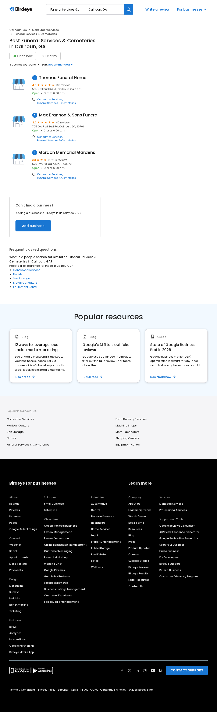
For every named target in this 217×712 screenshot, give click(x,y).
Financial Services (102, 516)
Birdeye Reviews (138, 567)
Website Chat (53, 564)
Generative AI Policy (113, 690)
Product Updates (139, 548)
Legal (94, 535)
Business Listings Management (64, 589)
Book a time (136, 523)
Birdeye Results (138, 573)
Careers (133, 554)
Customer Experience (58, 595)
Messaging (16, 586)
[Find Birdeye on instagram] (144, 670)
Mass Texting (18, 564)
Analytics (15, 633)
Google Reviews (54, 570)
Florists (17, 274)
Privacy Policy (46, 690)
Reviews (14, 510)
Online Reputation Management (65, 545)
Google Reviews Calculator (177, 526)
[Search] (128, 9)
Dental (95, 510)
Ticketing (15, 611)
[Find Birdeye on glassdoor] (160, 670)
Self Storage (21, 278)
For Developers (169, 557)
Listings (14, 504)
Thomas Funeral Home (62, 77)
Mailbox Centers (18, 426)
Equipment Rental (25, 287)
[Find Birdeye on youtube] (153, 670)
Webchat (15, 545)
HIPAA (84, 690)
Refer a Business (170, 570)
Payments (16, 570)
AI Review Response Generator (179, 532)
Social (13, 551)
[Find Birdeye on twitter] (129, 670)
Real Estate (98, 554)
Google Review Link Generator (178, 538)
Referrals (15, 516)
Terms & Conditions (22, 690)
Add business (33, 226)
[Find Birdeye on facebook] (122, 670)
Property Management (106, 542)
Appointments (19, 557)
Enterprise (50, 510)
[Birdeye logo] (21, 9)
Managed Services (171, 504)
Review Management (58, 532)
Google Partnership (22, 646)
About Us (134, 504)
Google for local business (60, 526)
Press (131, 542)
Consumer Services (45, 30)
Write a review (157, 9)
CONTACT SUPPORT (186, 670)
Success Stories (138, 561)
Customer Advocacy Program (178, 576)
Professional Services (173, 510)
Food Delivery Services (131, 419)
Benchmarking (18, 605)
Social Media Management (61, 602)
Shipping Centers (127, 438)
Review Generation (56, 538)
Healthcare (98, 523)
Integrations (17, 639)
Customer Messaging (58, 551)
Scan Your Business (172, 545)
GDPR (74, 690)
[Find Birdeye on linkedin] (137, 670)
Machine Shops (126, 426)
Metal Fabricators (25, 283)
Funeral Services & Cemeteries (56, 103)
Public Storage (100, 548)
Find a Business (169, 551)
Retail (95, 561)
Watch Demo (137, 516)
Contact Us (135, 586)
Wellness (97, 567)
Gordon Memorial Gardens (67, 152)
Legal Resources (138, 580)
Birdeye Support (169, 564)
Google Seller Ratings (23, 529)
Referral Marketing (56, 557)
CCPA (94, 690)
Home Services (100, 529)
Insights (14, 598)
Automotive (99, 504)
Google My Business (57, 576)
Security (63, 690)
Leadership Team (139, 510)
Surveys (14, 592)
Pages (13, 523)
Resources (135, 529)
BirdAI (13, 627)
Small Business (54, 504)
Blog (131, 535)
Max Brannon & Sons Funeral (69, 115)
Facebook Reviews (56, 583)
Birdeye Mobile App (21, 652)
